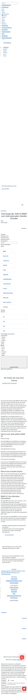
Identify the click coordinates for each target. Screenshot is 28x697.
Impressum (14, 598)
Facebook (24, 618)
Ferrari (3, 22)
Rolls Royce (7, 302)
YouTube (24, 628)
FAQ (3, 34)
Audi (3, 9)
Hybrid (3, 340)
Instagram (4, 612)
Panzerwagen (6, 32)
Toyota (3, 20)
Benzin (3, 337)
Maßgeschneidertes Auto (14, 581)
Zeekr (5, 265)
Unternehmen (6, 5)
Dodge (3, 12)
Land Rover (4, 15)
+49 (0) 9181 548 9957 (15, 571)
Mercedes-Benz (5, 14)
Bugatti (5, 256)
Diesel (3, 339)
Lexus (3, 18)
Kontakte (4, 29)
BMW (3, 10)
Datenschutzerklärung (14, 596)
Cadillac (6, 260)
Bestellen (5, 36)
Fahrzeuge (5, 7)
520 (4, 321)
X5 (3, 316)
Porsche (3, 17)
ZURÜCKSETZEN (14, 367)
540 (4, 326)
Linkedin (24, 638)
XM (4, 330)
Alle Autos (4, 23)
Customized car (7, 27)
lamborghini (7, 279)
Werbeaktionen (6, 38)
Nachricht (5, 25)
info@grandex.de (5, 571)
